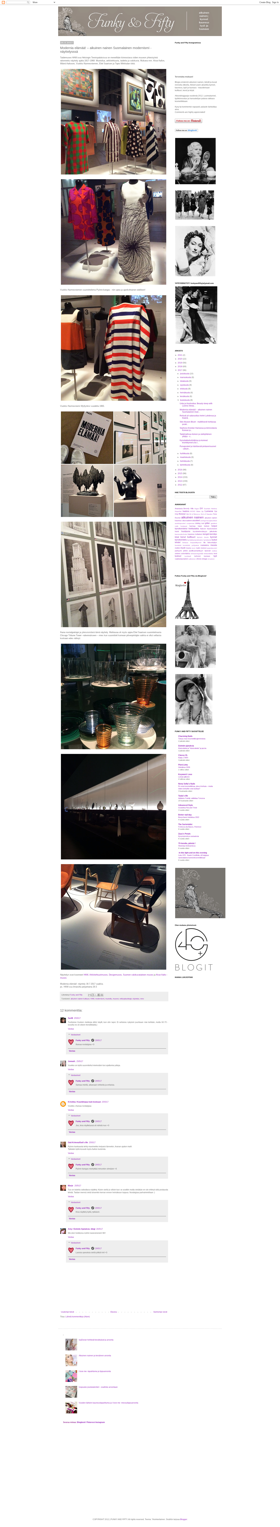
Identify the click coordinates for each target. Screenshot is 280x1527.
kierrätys (213, 534)
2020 (180, 359)
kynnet (213, 537)
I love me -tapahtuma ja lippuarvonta (95, 1371)
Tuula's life (183, 796)
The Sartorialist (185, 824)
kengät (206, 534)
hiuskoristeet (212, 529)
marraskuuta (186, 377)
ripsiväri (207, 551)
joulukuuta (185, 373)
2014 (180, 477)
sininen (177, 553)
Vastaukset (75, 1035)
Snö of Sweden (207, 514)
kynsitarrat (207, 540)
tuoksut (178, 556)
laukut (214, 540)
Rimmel (182, 514)
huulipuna (185, 531)
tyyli (215, 556)
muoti (183, 548)
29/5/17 (98, 1040)
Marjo (71, 1186)
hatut (200, 526)
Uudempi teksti (67, 1312)
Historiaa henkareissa (186, 846)
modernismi (99, 999)
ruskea (214, 551)
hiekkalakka (193, 529)
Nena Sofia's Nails (186, 784)
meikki (177, 548)
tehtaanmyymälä (197, 553)
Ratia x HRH (183, 758)
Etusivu (114, 1312)
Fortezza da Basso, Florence (189, 827)
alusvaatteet (187, 520)
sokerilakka (185, 553)
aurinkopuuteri (180, 523)
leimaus (185, 542)
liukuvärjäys (212, 542)
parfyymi (178, 551)
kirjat (177, 537)
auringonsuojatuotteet (208, 520)
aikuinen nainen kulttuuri (80, 999)
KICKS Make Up (197, 511)
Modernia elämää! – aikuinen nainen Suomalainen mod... (196, 411)
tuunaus (207, 556)
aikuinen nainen (192, 517)
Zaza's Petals (184, 834)
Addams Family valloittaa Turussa (191, 798)
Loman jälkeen (184, 777)
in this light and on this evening (192, 853)
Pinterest (91, 1422)
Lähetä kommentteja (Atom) (77, 1317)
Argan (196, 508)
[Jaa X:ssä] (95, 995)
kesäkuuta (185, 396)
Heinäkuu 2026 (184, 767)
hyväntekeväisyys (200, 531)
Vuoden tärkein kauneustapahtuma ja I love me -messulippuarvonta (108, 1403)
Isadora (186, 511)
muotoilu (108, 999)
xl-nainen (211, 559)
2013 (180, 481)
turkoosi (197, 556)
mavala (213, 545)
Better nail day (185, 815)
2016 (180, 470)
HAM (86, 975)
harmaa (192, 526)
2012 (180, 485)
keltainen (198, 534)
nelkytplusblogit (126, 999)
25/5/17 (77, 1018)
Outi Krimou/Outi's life (78, 1142)
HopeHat (178, 511)
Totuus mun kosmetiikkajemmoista (191, 739)
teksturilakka (208, 553)
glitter (207, 523)
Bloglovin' (81, 1422)
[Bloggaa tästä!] (92, 995)
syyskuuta (184, 385)
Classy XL (183, 755)
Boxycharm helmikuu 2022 (188, 817)
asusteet (196, 520)
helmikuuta (185, 461)
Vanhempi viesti (160, 1312)
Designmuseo (115, 975)
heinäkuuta (185, 392)
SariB (70, 1018)
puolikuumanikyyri (196, 551)
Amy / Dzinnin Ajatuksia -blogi (81, 1229)
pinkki (185, 551)
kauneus (191, 534)
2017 (180, 370)
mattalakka (204, 545)
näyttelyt (136, 999)
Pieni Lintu (183, 765)
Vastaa (71, 1029)
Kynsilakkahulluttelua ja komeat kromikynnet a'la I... (194, 441)
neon (193, 548)
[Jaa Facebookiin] (98, 995)
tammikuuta (185, 465)
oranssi (203, 548)
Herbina (214, 508)
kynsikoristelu (181, 540)
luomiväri (178, 545)
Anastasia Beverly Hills (184, 508)
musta (188, 548)
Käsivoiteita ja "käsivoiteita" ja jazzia (192, 748)
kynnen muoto (203, 537)
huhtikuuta (185, 453)
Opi (215, 511)
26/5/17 (99, 1229)
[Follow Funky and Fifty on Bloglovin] (186, 131)
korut (183, 537)
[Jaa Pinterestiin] (102, 995)
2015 (180, 473)
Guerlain (207, 508)
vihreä (198, 559)
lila (204, 542)
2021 (180, 355)
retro (142, 999)
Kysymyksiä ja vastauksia (188, 836)
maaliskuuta (185, 457)
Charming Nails (185, 736)
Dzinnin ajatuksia (186, 746)
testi (215, 553)
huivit (177, 531)
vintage (204, 559)
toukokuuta (185, 400)
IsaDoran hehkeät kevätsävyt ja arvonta (96, 1340)
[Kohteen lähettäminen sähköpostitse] (89, 995)
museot (116, 999)
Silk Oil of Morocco (193, 514)
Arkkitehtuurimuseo (98, 975)
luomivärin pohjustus (191, 545)
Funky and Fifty (83, 1040)
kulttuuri (191, 537)
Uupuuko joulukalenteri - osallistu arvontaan (98, 1387)
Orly (176, 514)
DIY (201, 508)
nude (198, 548)
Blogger (183, 1519)
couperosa (190, 523)
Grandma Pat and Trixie (187, 808)
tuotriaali (188, 556)
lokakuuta (184, 381)
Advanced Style (185, 805)
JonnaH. (72, 1061)
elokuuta (184, 389)
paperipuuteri (212, 548)
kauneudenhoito (181, 534)
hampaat (184, 526)
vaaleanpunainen (181, 559)
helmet (206, 526)
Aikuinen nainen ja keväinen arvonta (95, 1355)
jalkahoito (213, 531)
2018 (180, 366)
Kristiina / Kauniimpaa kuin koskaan (84, 1102)
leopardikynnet (195, 542)
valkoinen (192, 559)
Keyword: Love (185, 774)
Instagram (100, 1422)
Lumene (209, 511)
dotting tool (199, 523)
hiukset (203, 529)
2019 (180, 363)
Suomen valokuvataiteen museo (138, 975)
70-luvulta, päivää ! (187, 843)
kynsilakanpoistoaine (195, 540)
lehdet (177, 542)
